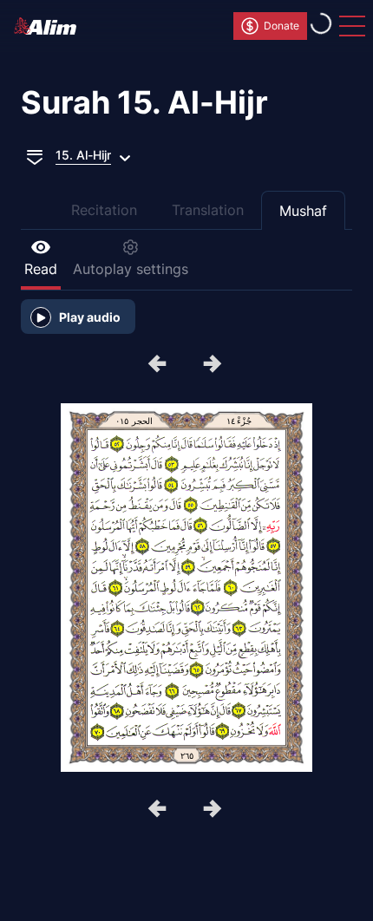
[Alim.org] (50, 26)
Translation (208, 210)
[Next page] (158, 365)
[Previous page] (214, 365)
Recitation (104, 210)
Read (40, 269)
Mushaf (303, 210)
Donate (281, 25)
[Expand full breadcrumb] (35, 155)
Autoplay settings (130, 269)
